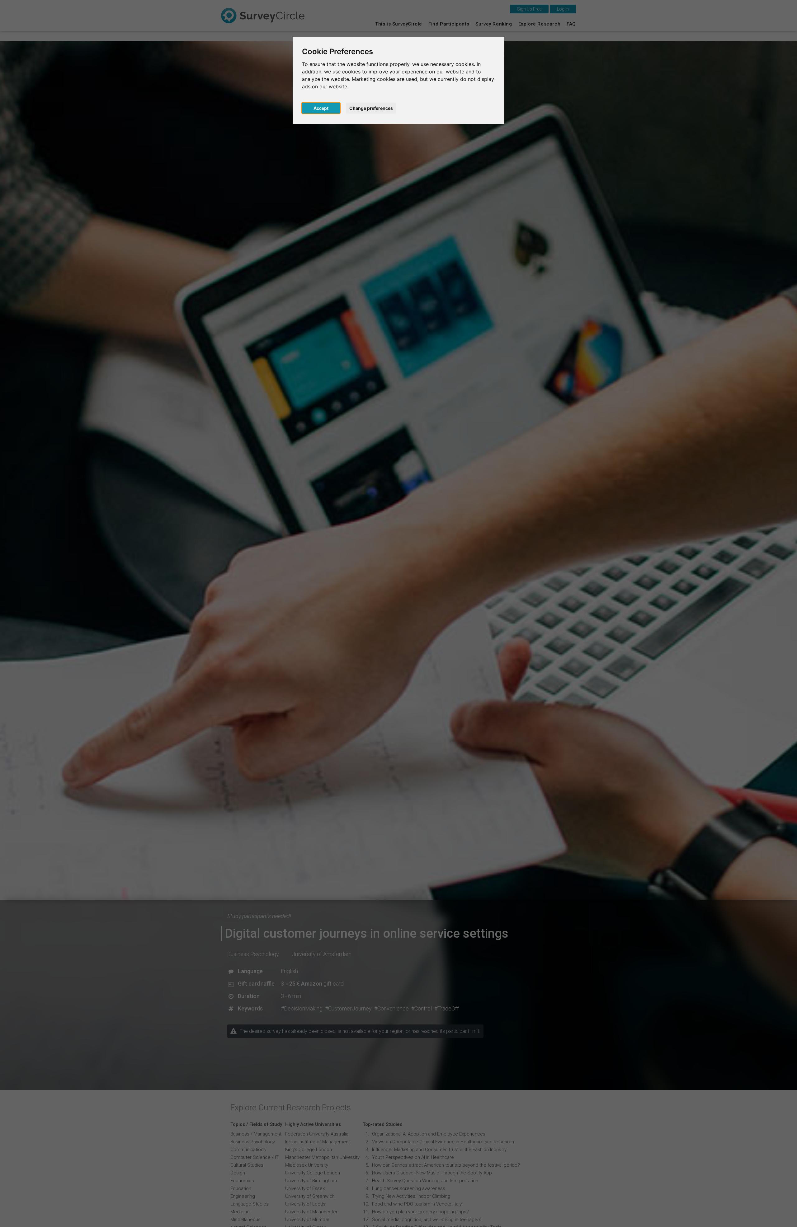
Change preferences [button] (371, 108)
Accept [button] (321, 108)
